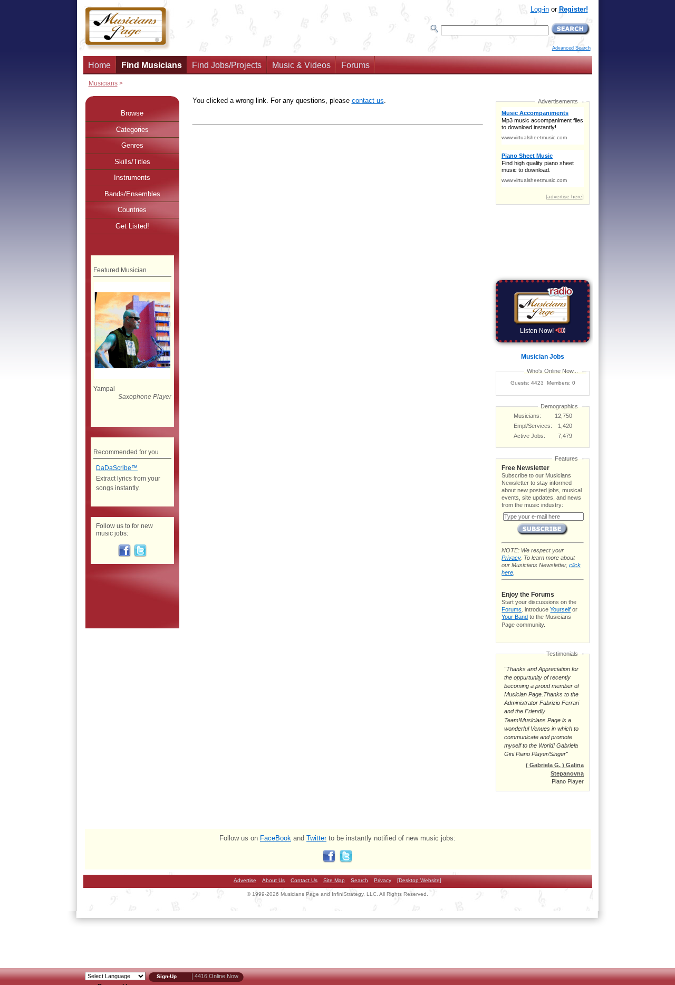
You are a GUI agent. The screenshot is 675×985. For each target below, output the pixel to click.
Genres (132, 145)
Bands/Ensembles (132, 194)
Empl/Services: (533, 426)
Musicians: (527, 416)
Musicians (103, 83)
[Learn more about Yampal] (132, 376)
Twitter (316, 838)
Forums (355, 65)
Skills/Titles (132, 162)
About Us (273, 880)
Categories (132, 129)
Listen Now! (537, 330)
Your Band (515, 617)
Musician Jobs (542, 356)
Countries (132, 210)
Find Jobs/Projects (227, 65)
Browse (132, 113)
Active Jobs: (529, 436)
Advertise (245, 880)
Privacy (511, 557)
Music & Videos (301, 65)
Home (99, 65)
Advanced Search (571, 48)
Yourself (560, 609)
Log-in (540, 9)
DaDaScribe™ (117, 468)
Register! (573, 9)
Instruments (132, 177)
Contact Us (304, 880)
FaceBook (275, 838)
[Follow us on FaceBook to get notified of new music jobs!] (124, 555)
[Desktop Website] (419, 880)
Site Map (334, 880)
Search (359, 880)
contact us (368, 100)
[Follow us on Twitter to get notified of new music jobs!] (140, 555)
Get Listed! (132, 226)
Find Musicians (151, 65)
